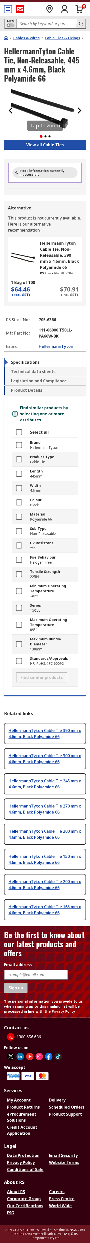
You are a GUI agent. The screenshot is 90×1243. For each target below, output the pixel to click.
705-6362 (67, 273)
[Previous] (11, 110)
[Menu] (8, 9)
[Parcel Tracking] (49, 9)
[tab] (45, 362)
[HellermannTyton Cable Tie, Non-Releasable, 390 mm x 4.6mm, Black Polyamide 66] (23, 257)
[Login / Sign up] (64, 9)
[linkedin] (20, 1056)
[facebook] (48, 1056)
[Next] (79, 110)
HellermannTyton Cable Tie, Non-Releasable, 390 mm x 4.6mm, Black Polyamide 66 (59, 255)
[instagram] (39, 1056)
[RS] (20, 9)
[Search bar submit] (81, 23)
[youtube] (30, 1056)
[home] (6, 38)
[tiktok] (58, 1056)
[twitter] (10, 1056)
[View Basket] (79, 9)
